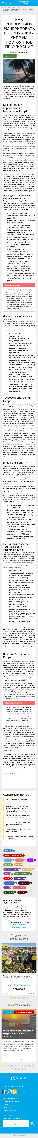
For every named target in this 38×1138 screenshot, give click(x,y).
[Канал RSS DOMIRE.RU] (14, 1091)
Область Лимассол (20, 985)
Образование (8, 883)
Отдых (17, 864)
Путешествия (18, 887)
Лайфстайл (18, 878)
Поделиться (10, 773)
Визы (6, 887)
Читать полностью (28, 1060)
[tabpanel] (19, 1035)
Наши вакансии (8, 1116)
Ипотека (19, 860)
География (26, 869)
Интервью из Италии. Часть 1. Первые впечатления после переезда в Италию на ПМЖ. (17, 808)
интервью (7, 851)
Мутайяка (9, 985)
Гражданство (23, 883)
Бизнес (6, 874)
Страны (5, 1104)
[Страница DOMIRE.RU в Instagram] (9, 1091)
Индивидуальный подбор (11, 1101)
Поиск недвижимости (10, 1098)
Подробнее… (31, 994)
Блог (6, 7)
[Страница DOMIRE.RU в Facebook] (4, 1091)
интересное (8, 892)
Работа (30, 860)
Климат (6, 864)
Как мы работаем (19, 927)
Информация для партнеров (12, 1118)
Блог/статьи (7, 1107)
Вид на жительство (14, 7)
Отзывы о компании (9, 1110)
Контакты (6, 1113)
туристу (21, 892)
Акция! (6, 878)
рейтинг (7, 860)
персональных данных (19, 924)
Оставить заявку (25, 3)
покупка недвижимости (12, 855)
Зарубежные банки (10, 869)
